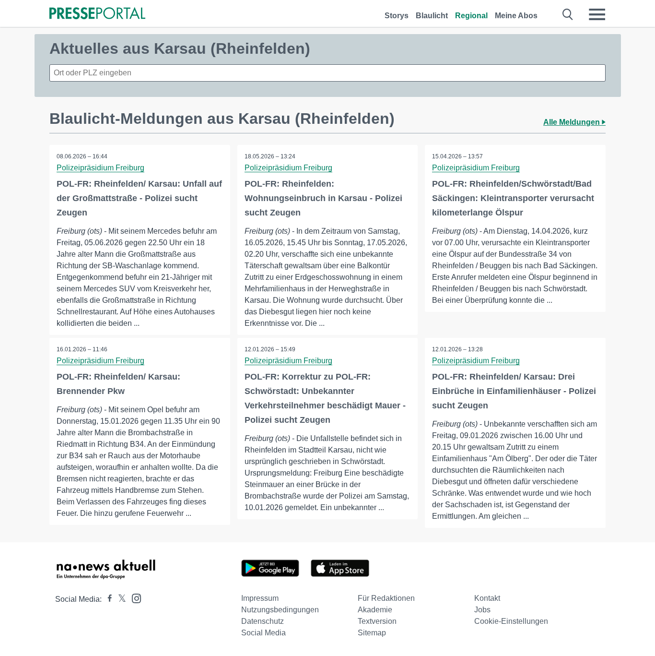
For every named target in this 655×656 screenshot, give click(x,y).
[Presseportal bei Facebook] (107, 599)
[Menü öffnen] (597, 14)
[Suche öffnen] (568, 14)
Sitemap (372, 633)
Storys (397, 16)
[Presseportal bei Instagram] (133, 598)
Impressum (260, 598)
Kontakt (487, 598)
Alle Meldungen (572, 122)
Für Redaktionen (386, 598)
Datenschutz (262, 621)
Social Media (263, 633)
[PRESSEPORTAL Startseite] (97, 14)
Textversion (377, 621)
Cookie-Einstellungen (511, 621)
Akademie (375, 610)
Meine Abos (516, 16)
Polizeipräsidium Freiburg (100, 168)
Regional (471, 16)
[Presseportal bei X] (119, 599)
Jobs (482, 610)
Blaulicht (432, 16)
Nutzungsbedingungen (280, 610)
